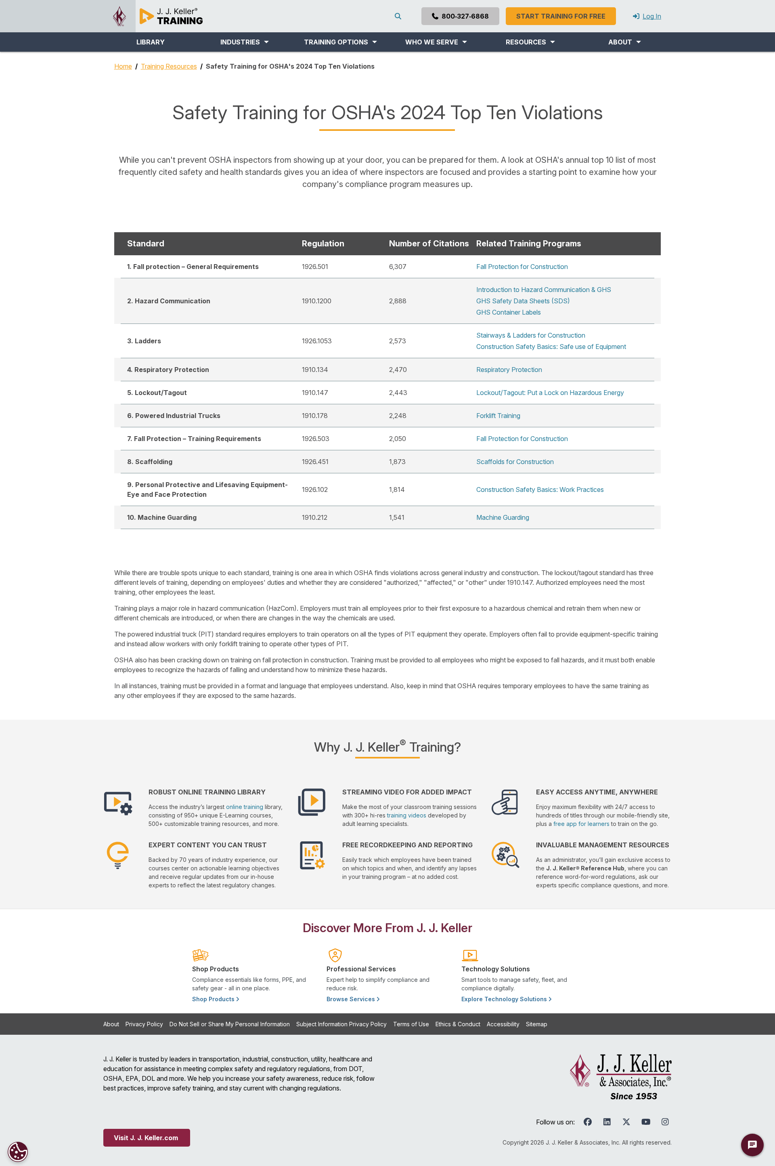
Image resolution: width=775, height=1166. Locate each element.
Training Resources (169, 66)
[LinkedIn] (607, 1122)
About (111, 1024)
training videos (406, 815)
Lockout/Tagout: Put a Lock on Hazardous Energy (550, 393)
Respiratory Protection (509, 370)
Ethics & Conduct (458, 1024)
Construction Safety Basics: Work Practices (540, 489)
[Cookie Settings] (18, 1152)
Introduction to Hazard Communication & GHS (543, 290)
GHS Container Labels (508, 312)
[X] (626, 1122)
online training (244, 806)
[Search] (399, 16)
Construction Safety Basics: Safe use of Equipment (551, 346)
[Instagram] (665, 1122)
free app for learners (581, 823)
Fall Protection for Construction (522, 267)
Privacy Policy (144, 1024)
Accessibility (503, 1024)
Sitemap (536, 1024)
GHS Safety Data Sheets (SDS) (523, 301)
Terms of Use (411, 1024)
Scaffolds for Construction (515, 462)
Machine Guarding (502, 517)
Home (123, 66)
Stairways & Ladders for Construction (530, 335)
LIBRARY (150, 42)
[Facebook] (587, 1122)
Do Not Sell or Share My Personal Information (230, 1024)
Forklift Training (498, 416)
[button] (244, 42)
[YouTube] (645, 1122)
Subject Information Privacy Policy (341, 1024)
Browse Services (352, 999)
